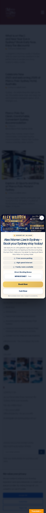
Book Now (23, 284)
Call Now (23, 291)
